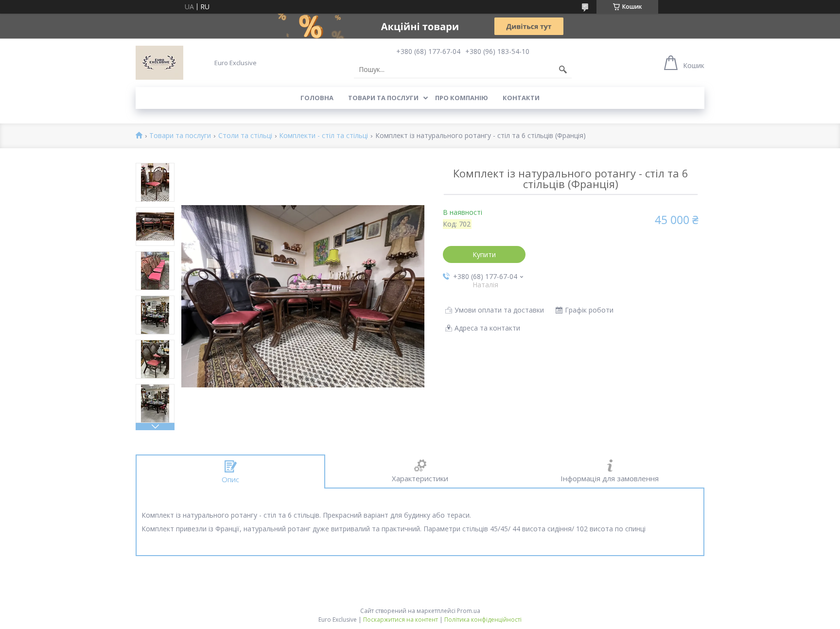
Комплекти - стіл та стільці (323, 136)
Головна (316, 97)
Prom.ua (468, 611)
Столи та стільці (245, 136)
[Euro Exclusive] (159, 63)
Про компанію (461, 97)
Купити (484, 254)
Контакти (521, 97)
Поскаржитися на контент (400, 619)
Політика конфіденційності (483, 619)
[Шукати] (563, 69)
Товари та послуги (383, 97)
